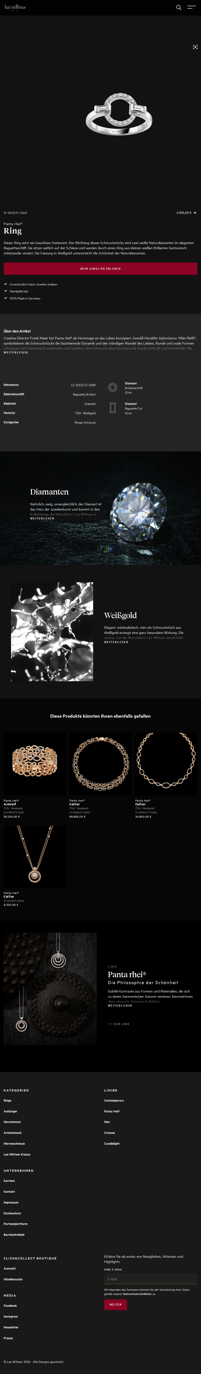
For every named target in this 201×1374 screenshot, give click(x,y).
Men (107, 1121)
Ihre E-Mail (113, 1270)
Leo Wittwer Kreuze (17, 1154)
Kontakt (9, 1191)
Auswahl (9, 1268)
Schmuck (90, 422)
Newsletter (11, 1327)
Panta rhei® (13, 224)
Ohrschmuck (12, 1121)
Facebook (10, 1305)
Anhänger (10, 1111)
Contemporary (114, 1100)
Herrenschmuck (14, 1143)
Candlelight (112, 1143)
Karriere (9, 1180)
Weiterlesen (16, 352)
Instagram (11, 1316)
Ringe (78, 422)
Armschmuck (13, 1132)
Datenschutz (12, 1213)
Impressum (11, 1202)
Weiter (116, 1304)
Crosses (109, 1132)
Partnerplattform (15, 1223)
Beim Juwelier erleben (100, 268)
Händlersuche (13, 1279)
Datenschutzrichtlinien (137, 1294)
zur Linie (122, 1024)
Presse (8, 1338)
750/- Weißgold (85, 412)
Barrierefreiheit (14, 1234)
